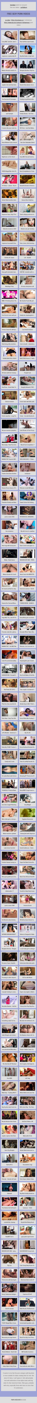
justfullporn (23, 7)
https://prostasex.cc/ (17, 20)
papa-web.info (16, 1400)
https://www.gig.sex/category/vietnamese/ (17, 22)
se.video (7, 20)
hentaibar (13, 5)
